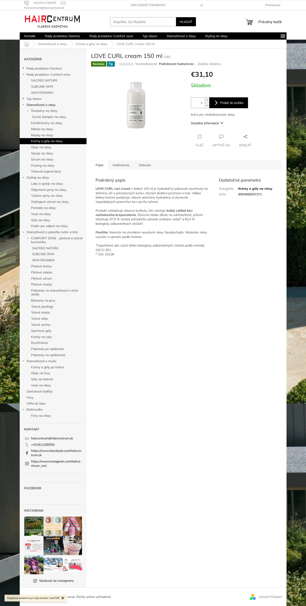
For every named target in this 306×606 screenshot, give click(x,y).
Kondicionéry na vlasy (46, 123)
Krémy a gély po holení (47, 367)
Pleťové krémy (41, 266)
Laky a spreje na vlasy (47, 184)
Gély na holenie (42, 379)
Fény (30, 397)
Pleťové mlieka (41, 272)
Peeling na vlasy (42, 165)
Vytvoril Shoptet (270, 596)
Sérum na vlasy (42, 159)
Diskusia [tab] (145, 165)
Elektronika (34, 409)
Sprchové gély (41, 331)
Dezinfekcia (39, 343)
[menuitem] (30, 36)
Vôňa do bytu (36, 403)
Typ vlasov (34, 99)
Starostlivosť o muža (41, 361)
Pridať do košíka (231, 103)
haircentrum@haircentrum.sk (52, 438)
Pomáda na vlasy (43, 208)
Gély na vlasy (40, 220)
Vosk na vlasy (41, 214)
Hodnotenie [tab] (121, 165)
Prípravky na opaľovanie (48, 355)
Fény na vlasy (41, 416)
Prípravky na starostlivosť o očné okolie (54, 292)
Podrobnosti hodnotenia (176, 64)
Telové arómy (40, 325)
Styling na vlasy (38, 177)
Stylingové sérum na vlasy (50, 202)
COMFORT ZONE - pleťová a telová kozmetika (56, 240)
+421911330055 (43, 445)
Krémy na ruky (41, 337)
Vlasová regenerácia (46, 171)
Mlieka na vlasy (42, 129)
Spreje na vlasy (42, 153)
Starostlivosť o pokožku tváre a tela (52, 232)
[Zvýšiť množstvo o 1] (207, 100)
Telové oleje (39, 318)
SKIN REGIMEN (42, 93)
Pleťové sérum (41, 278)
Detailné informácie (205, 123)
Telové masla (40, 312)
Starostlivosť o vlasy (41, 105)
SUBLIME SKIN (42, 86)
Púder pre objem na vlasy (49, 226)
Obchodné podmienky (148, 5)
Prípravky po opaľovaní (47, 349)
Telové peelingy (42, 306)
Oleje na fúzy (40, 373)
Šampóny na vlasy (44, 111)
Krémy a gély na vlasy (47, 141)
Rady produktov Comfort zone (48, 74)
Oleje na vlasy (41, 147)
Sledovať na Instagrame (56, 581)
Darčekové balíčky (40, 391)
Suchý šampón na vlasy (49, 117)
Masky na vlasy (42, 135)
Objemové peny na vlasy (48, 190)
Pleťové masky (41, 284)
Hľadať (186, 22)
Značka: (209, 64)
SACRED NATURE (44, 80)
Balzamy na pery (43, 300)
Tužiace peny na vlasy (47, 196)
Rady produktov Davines (44, 68)
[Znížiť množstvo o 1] (207, 105)
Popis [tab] (100, 165)
